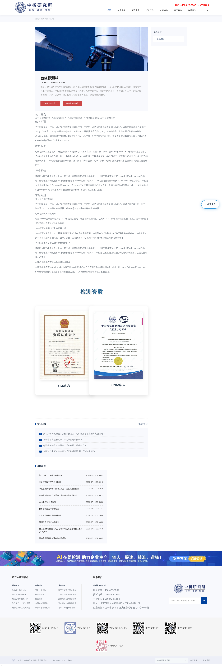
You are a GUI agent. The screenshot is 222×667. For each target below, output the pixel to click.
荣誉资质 (135, 10)
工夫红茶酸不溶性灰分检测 (50, 482)
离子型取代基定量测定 (21, 608)
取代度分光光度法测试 (21, 603)
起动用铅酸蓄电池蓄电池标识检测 (52, 538)
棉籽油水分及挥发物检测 (49, 509)
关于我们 (178, 10)
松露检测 (38, 599)
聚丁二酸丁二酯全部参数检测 (50, 475)
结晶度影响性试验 (19, 590)
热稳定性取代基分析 (20, 599)
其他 (52, 19)
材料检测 (15, 585)
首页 (109, 10)
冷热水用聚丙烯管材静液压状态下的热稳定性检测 (59, 489)
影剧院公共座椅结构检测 (49, 522)
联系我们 (192, 10)
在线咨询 (164, 10)
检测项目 (44, 19)
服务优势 (160, 39)
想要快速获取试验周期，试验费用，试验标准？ (64, 445)
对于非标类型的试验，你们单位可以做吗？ (62, 439)
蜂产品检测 (39, 594)
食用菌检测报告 (41, 603)
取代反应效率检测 (19, 594)
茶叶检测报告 (40, 590)
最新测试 (38, 585)
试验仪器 (150, 10)
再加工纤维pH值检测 (47, 502)
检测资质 (211, 204)
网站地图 (206, 660)
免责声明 (193, 660)
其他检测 (62, 585)
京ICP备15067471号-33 (62, 660)
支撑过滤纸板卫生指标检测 (50, 515)
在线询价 (205, 5)
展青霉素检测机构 (42, 608)
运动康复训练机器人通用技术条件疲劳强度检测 (58, 495)
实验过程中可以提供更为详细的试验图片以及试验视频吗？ (70, 451)
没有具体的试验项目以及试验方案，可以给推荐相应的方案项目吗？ (74, 434)
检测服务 (121, 10)
